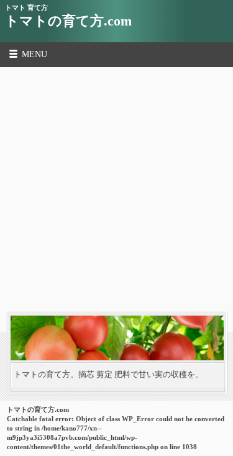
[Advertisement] (116, 189)
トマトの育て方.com (68, 21)
